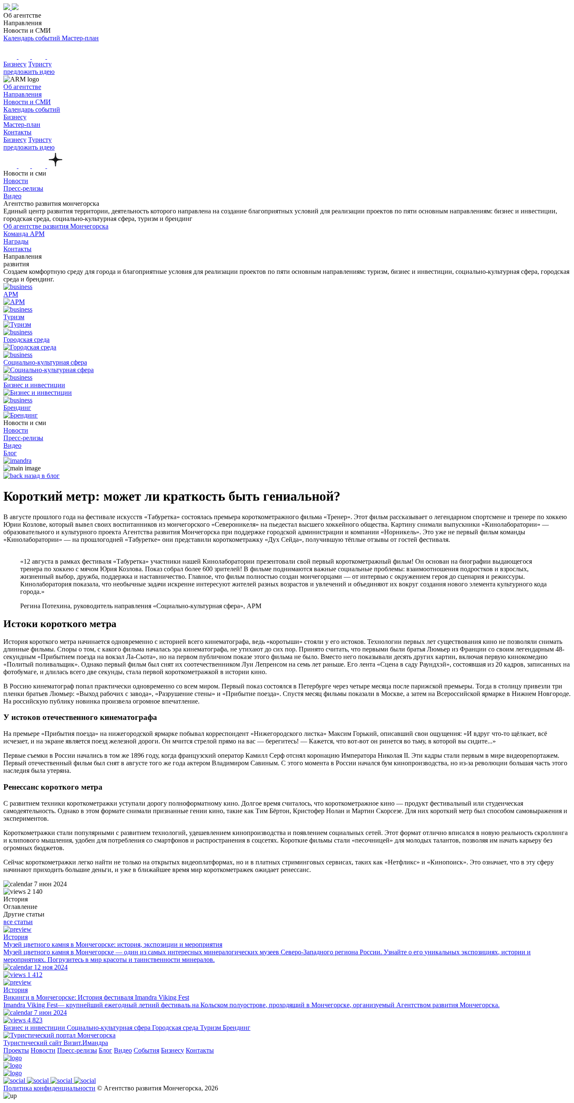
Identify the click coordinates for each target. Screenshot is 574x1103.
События (146, 1050)
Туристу (40, 64)
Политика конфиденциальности (49, 1088)
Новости (43, 1050)
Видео (123, 1050)
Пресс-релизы (77, 1050)
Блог (105, 1050)
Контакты (200, 1050)
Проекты (16, 1050)
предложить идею (29, 71)
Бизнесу (14, 64)
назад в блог (41, 475)
